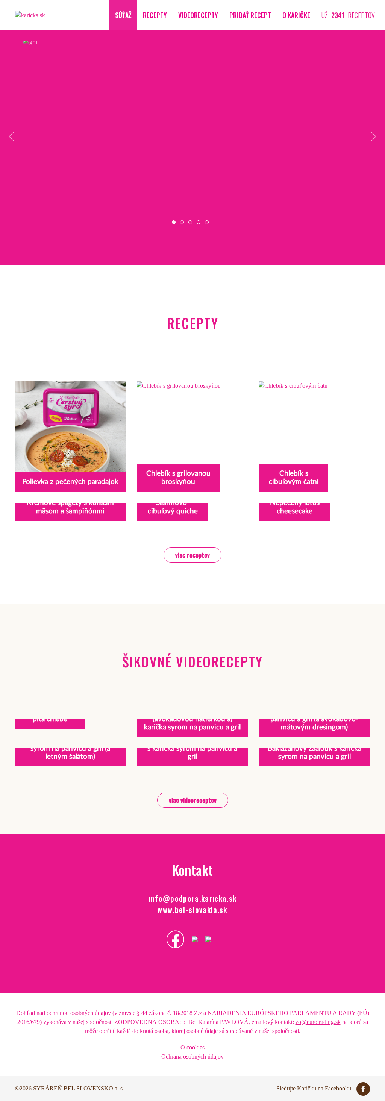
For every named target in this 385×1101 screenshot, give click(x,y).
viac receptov (192, 555)
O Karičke (296, 15)
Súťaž (123, 15)
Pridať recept (250, 15)
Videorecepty (198, 15)
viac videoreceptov (193, 800)
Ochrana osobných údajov (192, 1056)
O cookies (192, 1047)
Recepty (155, 15)
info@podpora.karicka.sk (193, 898)
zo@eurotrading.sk (318, 1022)
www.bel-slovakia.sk (192, 909)
